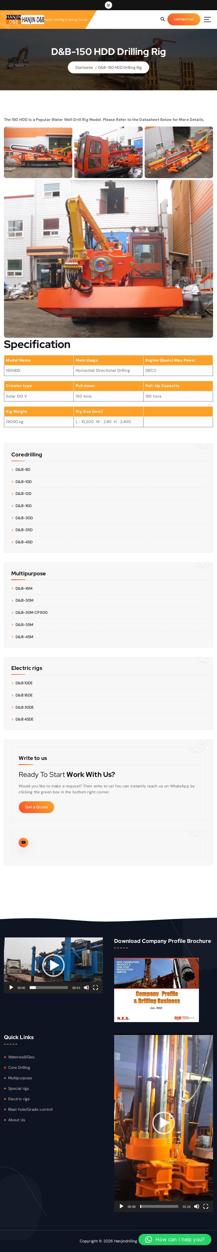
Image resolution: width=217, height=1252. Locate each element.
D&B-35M (24, 624)
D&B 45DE (25, 719)
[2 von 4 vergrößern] (135, 157)
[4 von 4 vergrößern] (206, 264)
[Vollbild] (95, 987)
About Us (16, 1120)
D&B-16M (24, 588)
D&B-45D (24, 542)
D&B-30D (24, 518)
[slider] (49, 987)
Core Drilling (19, 1067)
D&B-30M (25, 600)
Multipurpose (20, 1078)
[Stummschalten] (86, 987)
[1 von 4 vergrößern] (65, 157)
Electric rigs (19, 1099)
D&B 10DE (24, 683)
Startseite (84, 67)
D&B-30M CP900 (31, 612)
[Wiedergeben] (11, 987)
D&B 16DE (24, 695)
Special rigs (18, 1088)
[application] (53, 965)
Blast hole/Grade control (30, 1109)
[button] (53, 965)
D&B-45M (24, 636)
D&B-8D (23, 469)
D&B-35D (24, 529)
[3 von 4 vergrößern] (206, 157)
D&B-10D (24, 481)
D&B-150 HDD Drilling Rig (120, 67)
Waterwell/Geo (21, 1057)
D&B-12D (23, 493)
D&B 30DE (25, 707)
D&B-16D (24, 505)
